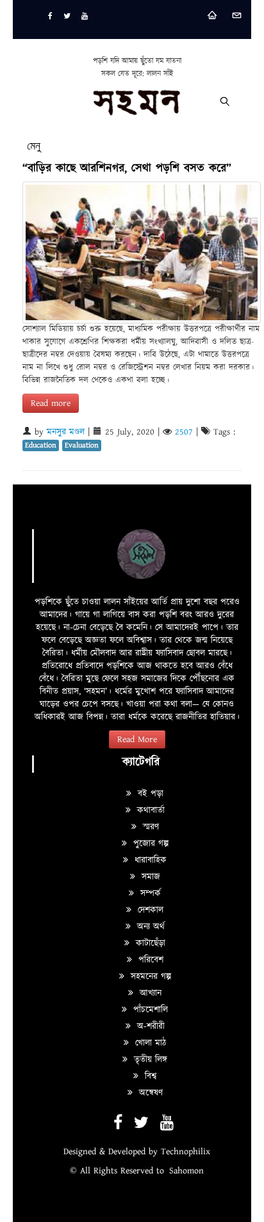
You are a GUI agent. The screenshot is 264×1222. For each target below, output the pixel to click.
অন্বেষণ (149, 1093)
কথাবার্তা (149, 810)
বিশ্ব (149, 1076)
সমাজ (149, 876)
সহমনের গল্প (149, 976)
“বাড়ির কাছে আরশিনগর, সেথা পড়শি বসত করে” (126, 168)
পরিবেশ (149, 960)
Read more (50, 403)
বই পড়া (149, 793)
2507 (184, 432)
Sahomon (186, 1170)
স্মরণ (149, 827)
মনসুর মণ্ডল (66, 432)
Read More (137, 739)
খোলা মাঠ (149, 1043)
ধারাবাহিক (149, 860)
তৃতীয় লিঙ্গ (149, 1059)
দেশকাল (149, 910)
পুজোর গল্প (149, 843)
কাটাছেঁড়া (149, 943)
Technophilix (185, 1151)
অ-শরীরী (149, 1026)
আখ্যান (148, 993)
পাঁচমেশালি (149, 1009)
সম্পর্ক (149, 893)
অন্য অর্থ (149, 926)
